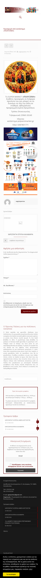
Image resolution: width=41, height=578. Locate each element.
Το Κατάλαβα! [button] (11, 574)
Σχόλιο (6, 257)
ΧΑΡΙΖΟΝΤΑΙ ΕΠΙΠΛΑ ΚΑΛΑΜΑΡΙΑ (20, 234)
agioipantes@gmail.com (27, 1)
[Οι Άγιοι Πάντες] (20, 10)
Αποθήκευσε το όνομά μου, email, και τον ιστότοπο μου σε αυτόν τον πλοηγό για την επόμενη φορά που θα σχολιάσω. (18, 305)
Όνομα (6, 278)
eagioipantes (22, 52)
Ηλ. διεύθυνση (8, 285)
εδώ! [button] (30, 569)
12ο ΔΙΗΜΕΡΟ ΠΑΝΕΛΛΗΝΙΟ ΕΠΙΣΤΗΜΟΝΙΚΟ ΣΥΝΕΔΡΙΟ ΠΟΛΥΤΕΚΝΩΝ (18, 522)
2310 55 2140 (13, 1)
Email (20, 456)
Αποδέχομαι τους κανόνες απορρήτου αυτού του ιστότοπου (20, 465)
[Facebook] (21, 4)
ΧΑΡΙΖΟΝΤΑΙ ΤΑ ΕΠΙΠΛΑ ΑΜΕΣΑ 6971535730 (17, 508)
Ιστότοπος (7, 293)
